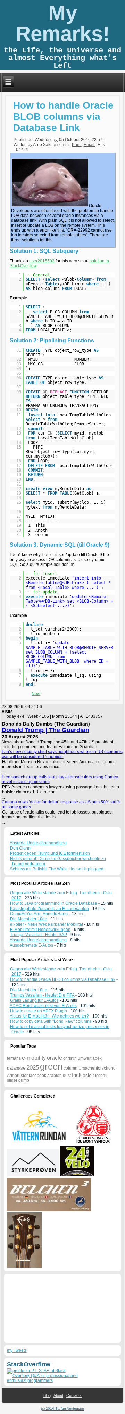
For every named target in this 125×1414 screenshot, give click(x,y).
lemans (14, 1058)
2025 (32, 1067)
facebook (37, 1075)
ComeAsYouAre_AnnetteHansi (39, 913)
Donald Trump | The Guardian (45, 730)
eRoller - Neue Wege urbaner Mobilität (46, 924)
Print (77, 144)
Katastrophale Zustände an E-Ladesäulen (49, 908)
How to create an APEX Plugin (38, 1010)
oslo (87, 1075)
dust (67, 1075)
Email (89, 144)
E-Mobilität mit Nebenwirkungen (40, 929)
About (58, 1395)
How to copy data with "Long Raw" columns (51, 1021)
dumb (23, 1080)
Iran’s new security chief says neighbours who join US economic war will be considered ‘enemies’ (62, 754)
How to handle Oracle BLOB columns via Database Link (63, 116)
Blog (47, 1395)
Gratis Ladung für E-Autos (34, 1000)
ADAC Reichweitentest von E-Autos (43, 1005)
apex (97, 1058)
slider (12, 1080)
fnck (77, 1075)
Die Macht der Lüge (28, 919)
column (70, 1068)
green (51, 1066)
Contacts (74, 1395)
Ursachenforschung (97, 1068)
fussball (100, 1075)
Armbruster (17, 1075)
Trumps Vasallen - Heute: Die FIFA (42, 995)
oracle (54, 1058)
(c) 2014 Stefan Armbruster (62, 1409)
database (16, 1068)
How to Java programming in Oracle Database (53, 903)
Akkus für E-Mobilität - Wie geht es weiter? (49, 1016)
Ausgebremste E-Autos (31, 945)
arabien (54, 1075)
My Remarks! (63, 23)
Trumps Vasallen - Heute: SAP (38, 934)
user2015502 (42, 260)
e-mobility (34, 1058)
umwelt (84, 1058)
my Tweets (17, 1350)
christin (70, 1058)
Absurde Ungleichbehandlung (38, 940)
